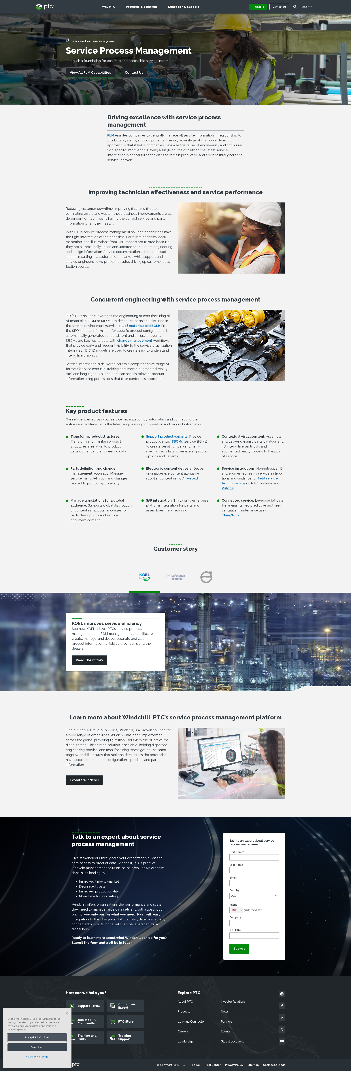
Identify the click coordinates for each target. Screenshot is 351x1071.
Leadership (185, 1041)
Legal (196, 1065)
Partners (226, 1021)
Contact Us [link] (134, 72)
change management (134, 340)
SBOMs (177, 441)
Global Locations (232, 1041)
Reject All (37, 1047)
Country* (234, 890)
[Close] (67, 1013)
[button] (254, 896)
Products (184, 1011)
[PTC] (72, 1065)
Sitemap (253, 1065)
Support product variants (166, 436)
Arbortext (190, 478)
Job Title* (235, 930)
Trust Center (212, 1065)
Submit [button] (239, 949)
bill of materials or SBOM (138, 326)
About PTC (185, 1001)
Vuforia (228, 488)
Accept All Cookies (37, 1037)
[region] (37, 1038)
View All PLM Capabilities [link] (90, 72)
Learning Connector (191, 1021)
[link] (84, 780)
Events (225, 1031)
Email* (233, 877)
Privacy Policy (234, 1065)
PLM (74, 41)
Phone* (233, 904)
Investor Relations (233, 1001)
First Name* (236, 852)
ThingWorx (231, 515)
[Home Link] (67, 41)
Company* (235, 917)
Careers (183, 1031)
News (225, 1011)
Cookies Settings (274, 1065)
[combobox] (237, 910)
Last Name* (236, 864)
